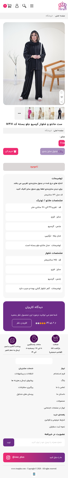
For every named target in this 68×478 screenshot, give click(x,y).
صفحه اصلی (60, 16)
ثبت (8, 442)
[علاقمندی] (61, 97)
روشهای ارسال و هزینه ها (22, 380)
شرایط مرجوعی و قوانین (55, 420)
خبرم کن (9, 151)
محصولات (60, 401)
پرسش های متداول (25, 394)
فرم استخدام (59, 373)
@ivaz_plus (18, 457)
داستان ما (60, 394)
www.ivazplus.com (18, 469)
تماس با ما (60, 387)
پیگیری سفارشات (25, 387)
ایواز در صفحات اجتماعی (54, 407)
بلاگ (63, 380)
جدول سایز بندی (50, 151)
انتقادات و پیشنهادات (24, 373)
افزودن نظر (22, 322)
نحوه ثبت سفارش (57, 426)
